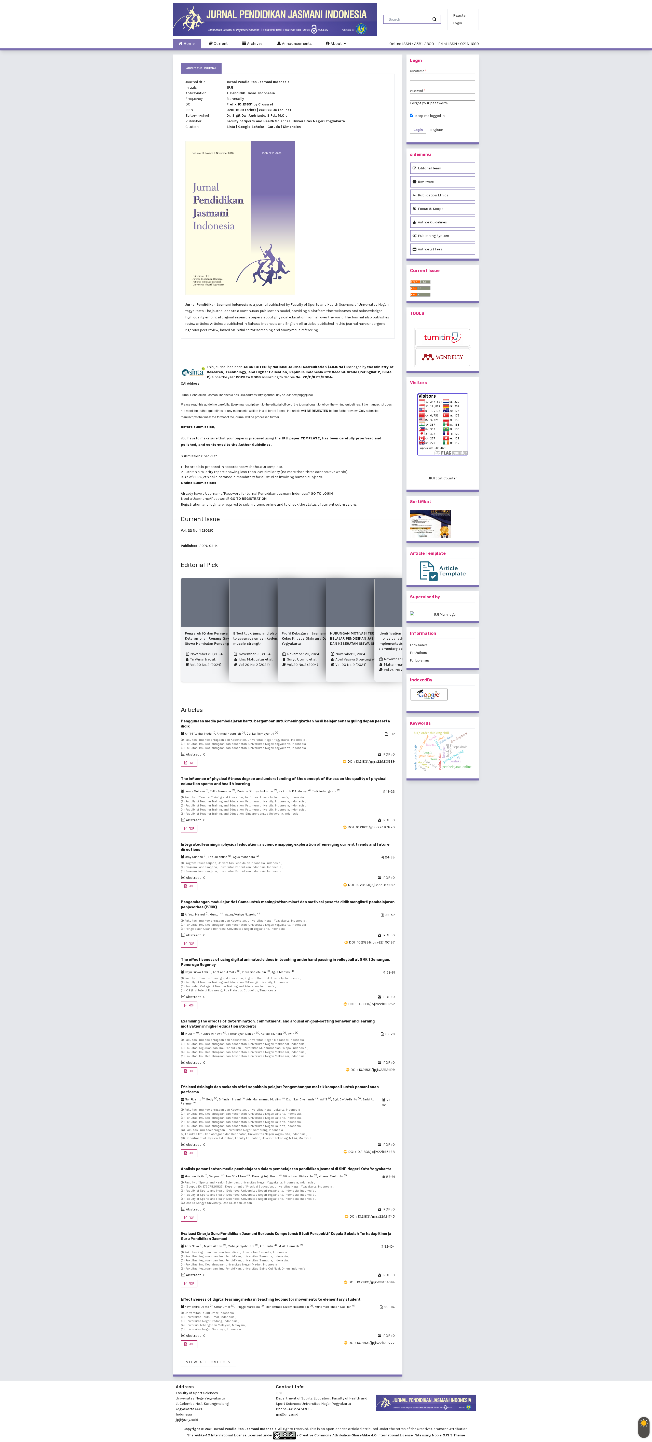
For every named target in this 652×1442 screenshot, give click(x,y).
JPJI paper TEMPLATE (300, 438)
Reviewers (425, 182)
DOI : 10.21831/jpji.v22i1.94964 (371, 1282)
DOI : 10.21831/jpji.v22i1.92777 (371, 1343)
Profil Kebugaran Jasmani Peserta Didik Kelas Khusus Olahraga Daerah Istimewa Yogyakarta (316, 638)
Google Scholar (251, 127)
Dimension (292, 127)
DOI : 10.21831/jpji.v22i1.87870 (371, 827)
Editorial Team (429, 168)
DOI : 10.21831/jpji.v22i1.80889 (371, 761)
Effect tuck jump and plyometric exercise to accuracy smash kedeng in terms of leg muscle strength (269, 638)
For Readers (419, 645)
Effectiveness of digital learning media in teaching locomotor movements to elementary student (271, 1299)
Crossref (265, 104)
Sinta (230, 127)
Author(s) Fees (429, 249)
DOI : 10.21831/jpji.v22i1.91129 (372, 1070)
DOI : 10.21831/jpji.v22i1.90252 (371, 1004)
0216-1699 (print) (241, 110)
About (336, 43)
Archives (254, 43)
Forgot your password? (429, 103)
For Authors (418, 653)
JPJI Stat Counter (442, 478)
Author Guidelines (432, 222)
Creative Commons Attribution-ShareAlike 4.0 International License (356, 1435)
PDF (191, 763)
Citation (192, 127)
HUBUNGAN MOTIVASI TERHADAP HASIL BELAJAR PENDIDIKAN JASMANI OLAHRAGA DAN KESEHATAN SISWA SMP (366, 638)
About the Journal (201, 68)
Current (220, 43)
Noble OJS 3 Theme (448, 1435)
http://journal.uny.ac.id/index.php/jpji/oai (285, 395)
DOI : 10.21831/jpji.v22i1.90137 (372, 942)
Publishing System (433, 236)
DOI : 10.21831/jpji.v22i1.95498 (371, 1152)
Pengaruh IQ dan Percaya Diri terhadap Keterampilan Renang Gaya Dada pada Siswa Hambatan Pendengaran (218, 638)
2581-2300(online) (275, 110)
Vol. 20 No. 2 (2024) (205, 665)
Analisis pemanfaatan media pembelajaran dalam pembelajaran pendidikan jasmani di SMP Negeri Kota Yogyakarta (286, 1169)
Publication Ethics (433, 195)
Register (460, 15)
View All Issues (208, 1362)
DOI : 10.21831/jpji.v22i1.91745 (372, 1216)
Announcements (296, 43)
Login (457, 23)
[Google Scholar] (442, 694)
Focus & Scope (430, 209)
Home (189, 43)
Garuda (273, 127)
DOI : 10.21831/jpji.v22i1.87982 (371, 885)
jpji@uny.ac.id (287, 1414)
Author (244, 444)
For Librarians (420, 660)
